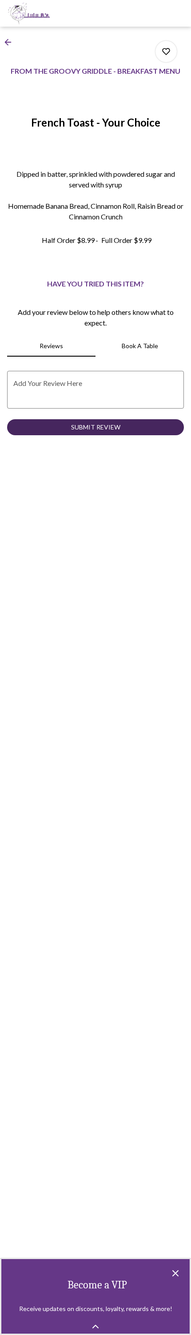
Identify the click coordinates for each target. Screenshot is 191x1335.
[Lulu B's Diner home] (47, 13)
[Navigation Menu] (178, 13)
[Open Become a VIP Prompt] (95, 1326)
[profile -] (156, 13)
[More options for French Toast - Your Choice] (166, 51)
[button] (10, 42)
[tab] (51, 346)
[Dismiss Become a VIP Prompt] (175, 1273)
